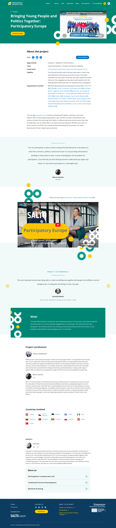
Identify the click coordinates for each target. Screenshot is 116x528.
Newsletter (41, 511)
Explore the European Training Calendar (68, 513)
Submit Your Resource (66, 507)
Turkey (31, 423)
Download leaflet (18, 33)
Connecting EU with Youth (57, 69)
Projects (15, 12)
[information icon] (34, 378)
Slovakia (70, 419)
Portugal (45, 419)
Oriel (81, 101)
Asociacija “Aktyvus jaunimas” (66, 101)
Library (56, 3)
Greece (70, 414)
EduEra (57, 96)
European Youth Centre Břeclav (74, 96)
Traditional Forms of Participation (42, 483)
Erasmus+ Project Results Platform (78, 197)
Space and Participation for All (77, 69)
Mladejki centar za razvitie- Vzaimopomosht (66, 88)
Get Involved (85, 3)
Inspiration (70, 3)
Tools (62, 3)
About (48, 3)
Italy (82, 414)
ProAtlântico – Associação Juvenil (67, 93)
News (77, 3)
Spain (83, 419)
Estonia (57, 414)
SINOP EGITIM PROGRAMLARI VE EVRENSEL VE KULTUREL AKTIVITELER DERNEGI (69, 103)
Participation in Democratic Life (41, 476)
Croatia (31, 414)
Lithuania (32, 419)
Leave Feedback (82, 57)
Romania (58, 419)
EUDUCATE (87, 86)
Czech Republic (44, 414)
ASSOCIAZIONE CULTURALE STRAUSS (60, 99)
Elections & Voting (35, 489)
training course (41, 115)
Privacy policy (14, 507)
